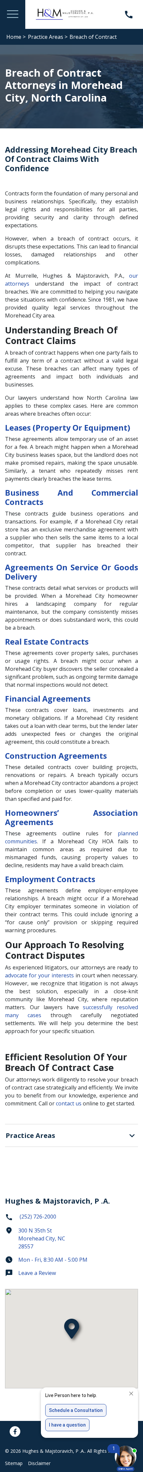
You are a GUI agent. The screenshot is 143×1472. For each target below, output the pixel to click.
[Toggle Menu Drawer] (12, 14)
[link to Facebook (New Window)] (15, 1431)
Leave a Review (37, 1273)
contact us (68, 1103)
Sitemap (14, 1463)
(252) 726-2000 (37, 1216)
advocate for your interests (39, 975)
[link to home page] (65, 14)
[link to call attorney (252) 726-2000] (128, 14)
